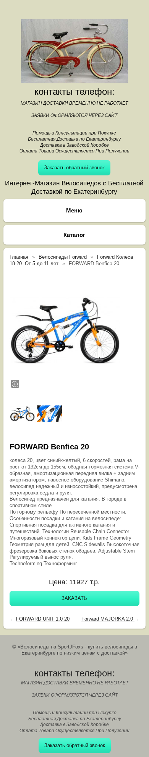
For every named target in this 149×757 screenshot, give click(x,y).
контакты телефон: (74, 91)
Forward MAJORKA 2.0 (107, 619)
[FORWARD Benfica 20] (65, 330)
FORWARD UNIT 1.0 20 (43, 619)
